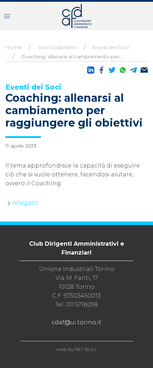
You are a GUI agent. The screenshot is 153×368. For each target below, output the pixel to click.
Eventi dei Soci (111, 47)
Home (13, 47)
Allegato (25, 202)
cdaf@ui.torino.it (76, 322)
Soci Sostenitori (57, 47)
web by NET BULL (77, 349)
